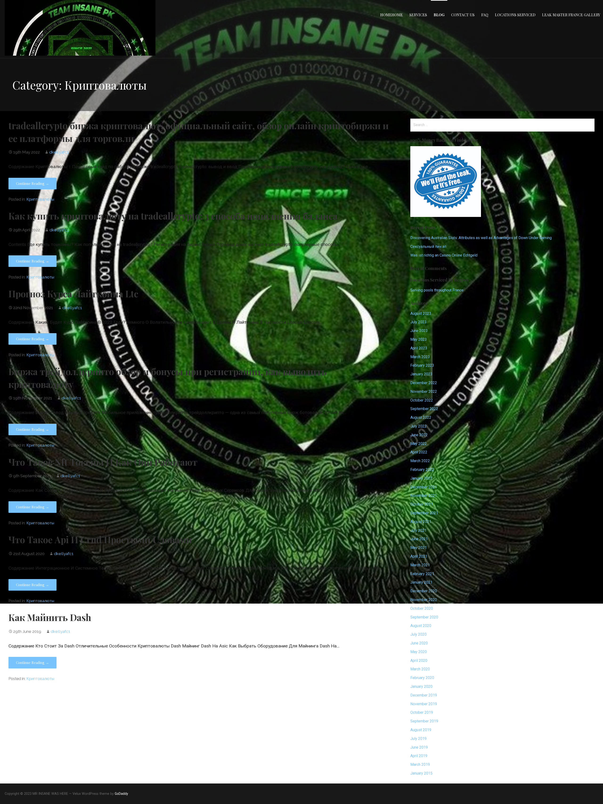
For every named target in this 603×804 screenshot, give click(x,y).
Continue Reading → (32, 183)
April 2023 (418, 348)
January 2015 (421, 773)
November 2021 (423, 495)
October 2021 (421, 504)
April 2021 (418, 556)
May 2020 (418, 652)
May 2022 (418, 443)
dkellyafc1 (59, 152)
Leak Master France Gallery (571, 14)
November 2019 (423, 704)
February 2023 (422, 365)
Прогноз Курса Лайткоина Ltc (73, 293)
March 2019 (420, 764)
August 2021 (420, 521)
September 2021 (424, 513)
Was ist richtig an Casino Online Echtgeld (443, 255)
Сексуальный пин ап (428, 246)
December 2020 (423, 591)
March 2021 (420, 565)
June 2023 (419, 330)
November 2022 (423, 391)
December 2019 (423, 695)
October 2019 (421, 712)
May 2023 (418, 339)
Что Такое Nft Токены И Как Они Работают (102, 462)
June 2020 (419, 643)
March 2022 (420, 461)
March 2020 (420, 669)
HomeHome (391, 14)
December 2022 (423, 383)
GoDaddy (121, 794)
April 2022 (418, 452)
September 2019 (424, 721)
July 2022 (418, 426)
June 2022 (419, 435)
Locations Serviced (515, 14)
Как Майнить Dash (49, 617)
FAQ (484, 14)
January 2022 (421, 478)
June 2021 (419, 539)
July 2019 (418, 738)
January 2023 (421, 374)
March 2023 (420, 357)
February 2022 (422, 469)
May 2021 (418, 547)
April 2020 (418, 660)
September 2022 (424, 408)
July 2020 (418, 634)
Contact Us (463, 14)
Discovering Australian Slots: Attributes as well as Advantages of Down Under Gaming (481, 238)
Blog (439, 14)
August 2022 (420, 417)
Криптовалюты (40, 199)
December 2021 (423, 487)
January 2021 (421, 582)
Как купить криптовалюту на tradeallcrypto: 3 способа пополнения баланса (173, 216)
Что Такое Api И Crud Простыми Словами (100, 539)
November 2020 (423, 599)
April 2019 (418, 756)
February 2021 (422, 574)
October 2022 (421, 400)
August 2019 (420, 730)
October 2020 (421, 608)
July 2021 (418, 530)
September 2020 (424, 617)
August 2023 (420, 313)
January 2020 (421, 686)
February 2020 (422, 678)
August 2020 (420, 625)
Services (418, 14)
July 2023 (418, 322)
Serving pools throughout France (437, 290)
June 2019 (419, 747)
